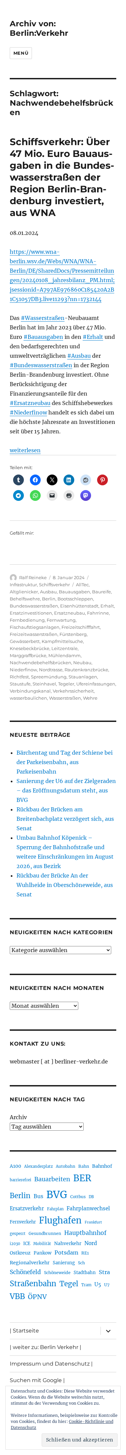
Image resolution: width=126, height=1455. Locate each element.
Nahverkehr (67, 1243)
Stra (104, 1272)
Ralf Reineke (33, 577)
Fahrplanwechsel (88, 1208)
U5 (97, 1285)
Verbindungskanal (30, 691)
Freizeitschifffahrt (80, 627)
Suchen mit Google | (37, 1380)
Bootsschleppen (75, 598)
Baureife (101, 591)
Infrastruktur (23, 584)
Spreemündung (49, 676)
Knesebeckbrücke (29, 648)
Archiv (18, 1117)
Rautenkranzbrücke (86, 669)
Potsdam (66, 1252)
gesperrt (18, 1233)
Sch (81, 1262)
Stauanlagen (83, 676)
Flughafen (60, 1220)
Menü (20, 53)
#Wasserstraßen (43, 318)
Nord (90, 1243)
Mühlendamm (64, 655)
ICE (26, 1243)
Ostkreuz (20, 1253)
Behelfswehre (25, 598)
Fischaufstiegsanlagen (34, 627)
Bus (38, 1196)
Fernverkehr (23, 1221)
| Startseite (24, 1330)
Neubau (82, 662)
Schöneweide (57, 1272)
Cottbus (78, 1196)
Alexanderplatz (38, 1166)
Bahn (83, 1166)
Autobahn (65, 1166)
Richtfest (19, 676)
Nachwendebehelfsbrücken (40, 662)
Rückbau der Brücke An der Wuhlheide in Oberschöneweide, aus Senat (64, 885)
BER (82, 1178)
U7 (107, 1284)
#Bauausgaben (43, 336)
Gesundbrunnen (45, 1233)
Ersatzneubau (69, 613)
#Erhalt (93, 336)
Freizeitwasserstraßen (33, 634)
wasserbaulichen (28, 698)
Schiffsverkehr (54, 584)
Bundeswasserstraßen (34, 606)
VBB (17, 1296)
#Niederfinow (28, 412)
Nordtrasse (50, 669)
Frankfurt (93, 1222)
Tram (86, 1285)
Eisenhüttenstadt (79, 606)
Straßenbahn (33, 1283)
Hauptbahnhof (85, 1233)
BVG (56, 1194)
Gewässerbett (25, 641)
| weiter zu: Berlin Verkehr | (45, 1347)
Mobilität (42, 1243)
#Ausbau (79, 355)
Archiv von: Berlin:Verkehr (39, 28)
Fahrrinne (98, 613)
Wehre (90, 698)
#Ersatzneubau (30, 403)
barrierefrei (20, 1180)
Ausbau (48, 591)
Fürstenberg (73, 634)
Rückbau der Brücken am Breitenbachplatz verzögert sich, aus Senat (65, 819)
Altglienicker (24, 591)
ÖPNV (37, 1297)
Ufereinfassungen (95, 683)
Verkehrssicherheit (73, 691)
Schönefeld (25, 1272)
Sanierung (64, 1263)
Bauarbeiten (52, 1179)
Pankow (42, 1253)
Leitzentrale (64, 648)
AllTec (82, 584)
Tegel (68, 1283)
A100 (15, 1166)
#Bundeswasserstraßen (41, 365)
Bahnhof (102, 1166)
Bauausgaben (74, 591)
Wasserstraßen (65, 698)
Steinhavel (44, 683)
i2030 (15, 1243)
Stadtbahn (85, 1272)
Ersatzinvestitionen (31, 613)
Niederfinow (23, 669)
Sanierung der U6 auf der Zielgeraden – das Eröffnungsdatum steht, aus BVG (66, 790)
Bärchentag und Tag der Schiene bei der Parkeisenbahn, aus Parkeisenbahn (64, 762)
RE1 (85, 1253)
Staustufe (20, 683)
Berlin (48, 598)
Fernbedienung (27, 620)
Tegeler (66, 683)
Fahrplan (55, 1209)
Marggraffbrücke (28, 655)
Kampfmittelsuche (62, 641)
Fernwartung (61, 620)
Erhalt (107, 606)
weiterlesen (25, 450)
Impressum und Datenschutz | (51, 1363)
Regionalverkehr (30, 1263)
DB (91, 1196)
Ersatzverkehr (27, 1209)
